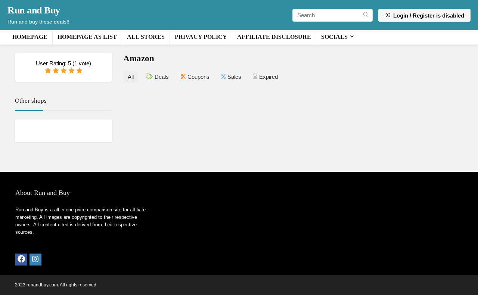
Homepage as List (87, 37)
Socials (334, 37)
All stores (146, 37)
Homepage (29, 37)
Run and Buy (33, 10)
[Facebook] (21, 260)
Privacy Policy (201, 37)
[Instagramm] (35, 260)
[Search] (366, 15)
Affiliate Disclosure (274, 37)
